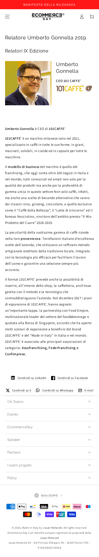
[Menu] (7, 17)
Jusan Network (52, 527)
